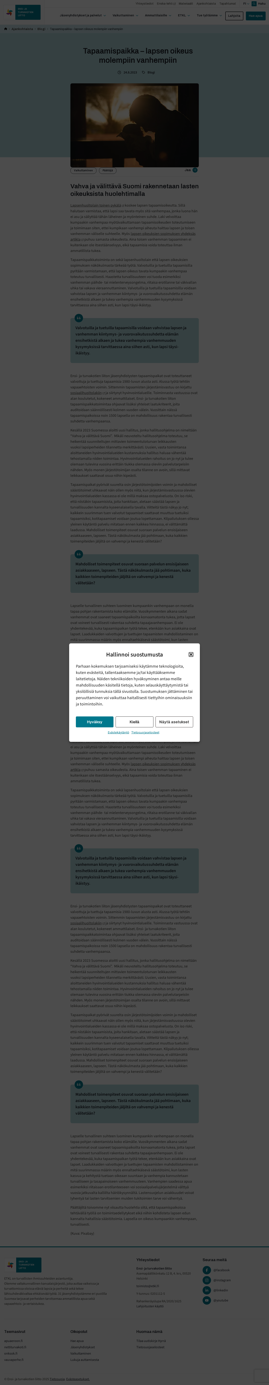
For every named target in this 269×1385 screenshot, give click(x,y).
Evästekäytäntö (118, 732)
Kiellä (134, 722)
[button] (191, 654)
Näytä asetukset (174, 722)
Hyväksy (94, 722)
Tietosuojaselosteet (145, 732)
